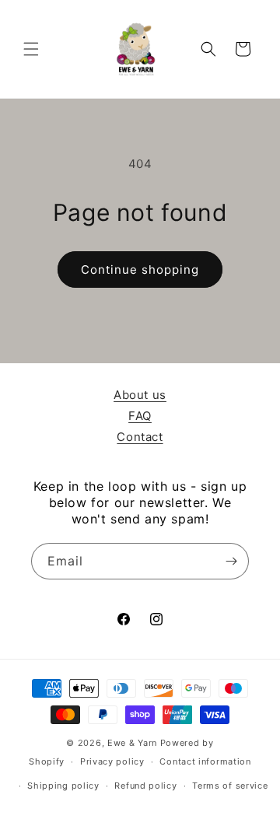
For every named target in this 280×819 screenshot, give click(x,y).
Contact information (204, 761)
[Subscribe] (231, 561)
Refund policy (145, 785)
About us (140, 394)
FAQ (140, 415)
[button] (31, 49)
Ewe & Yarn (132, 742)
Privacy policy (112, 761)
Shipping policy (63, 785)
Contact (140, 436)
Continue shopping (140, 269)
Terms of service (230, 785)
